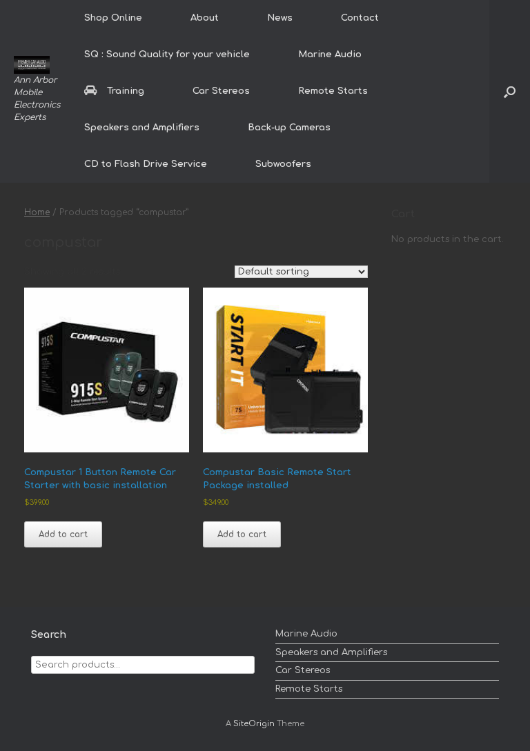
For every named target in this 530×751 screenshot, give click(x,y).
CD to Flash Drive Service (145, 164)
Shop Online (113, 18)
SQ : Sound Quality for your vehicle (167, 54)
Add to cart (63, 534)
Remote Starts (333, 91)
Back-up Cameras (289, 127)
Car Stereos (221, 91)
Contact (360, 18)
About (204, 18)
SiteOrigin (254, 723)
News (280, 18)
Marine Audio (330, 54)
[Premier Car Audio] (32, 65)
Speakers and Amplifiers (141, 127)
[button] (509, 91)
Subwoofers (283, 164)
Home (37, 212)
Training (125, 91)
